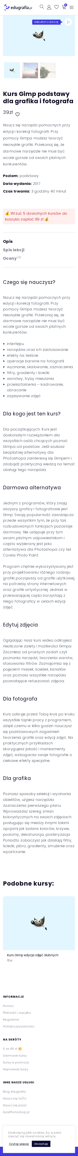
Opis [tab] (8, 241)
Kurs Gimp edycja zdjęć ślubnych (32, 955)
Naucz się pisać (15, 1105)
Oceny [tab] (12, 258)
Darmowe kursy (15, 1055)
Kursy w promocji (16, 1062)
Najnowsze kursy (15, 1069)
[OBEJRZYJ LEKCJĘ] (68, 22)
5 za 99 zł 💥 (12, 1049)
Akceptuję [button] (41, 1144)
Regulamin (11, 1019)
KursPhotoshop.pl (16, 1112)
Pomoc (8, 1006)
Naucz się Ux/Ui (14, 1098)
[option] (39, 932)
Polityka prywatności (18, 1026)
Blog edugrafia (14, 1091)
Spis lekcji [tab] (13, 250)
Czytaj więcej (19, 1144)
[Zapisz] (18, 112)
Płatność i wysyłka (17, 1013)
